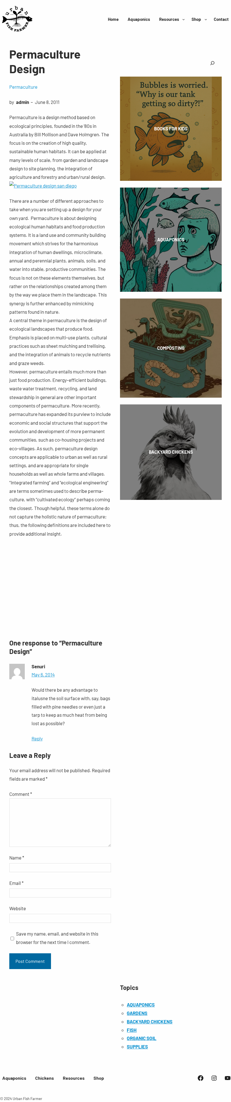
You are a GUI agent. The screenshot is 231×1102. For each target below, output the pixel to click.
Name (16, 857)
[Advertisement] (60, 587)
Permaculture (23, 87)
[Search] (212, 63)
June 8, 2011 (47, 102)
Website (17, 908)
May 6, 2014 (43, 674)
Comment (20, 794)
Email (16, 883)
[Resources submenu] (183, 19)
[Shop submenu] (206, 19)
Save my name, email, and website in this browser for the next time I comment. (57, 938)
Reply (37, 738)
